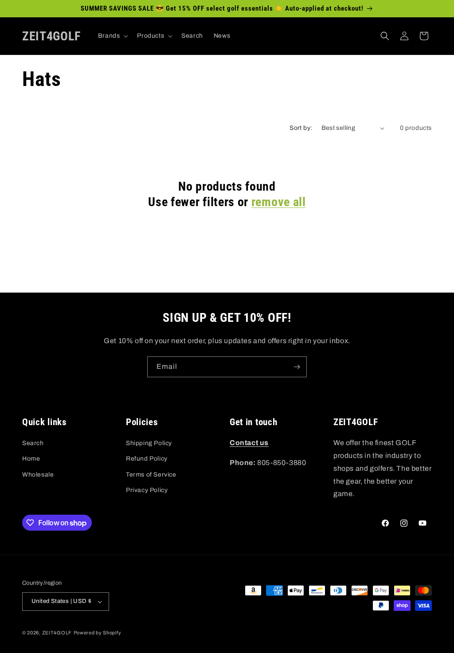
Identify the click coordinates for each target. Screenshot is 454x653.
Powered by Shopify (97, 632)
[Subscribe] (296, 366)
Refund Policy (147, 458)
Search (33, 443)
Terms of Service (151, 474)
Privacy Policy (147, 490)
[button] (112, 36)
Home (31, 458)
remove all (278, 202)
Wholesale (38, 474)
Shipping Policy (149, 443)
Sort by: (301, 128)
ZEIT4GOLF (57, 632)
